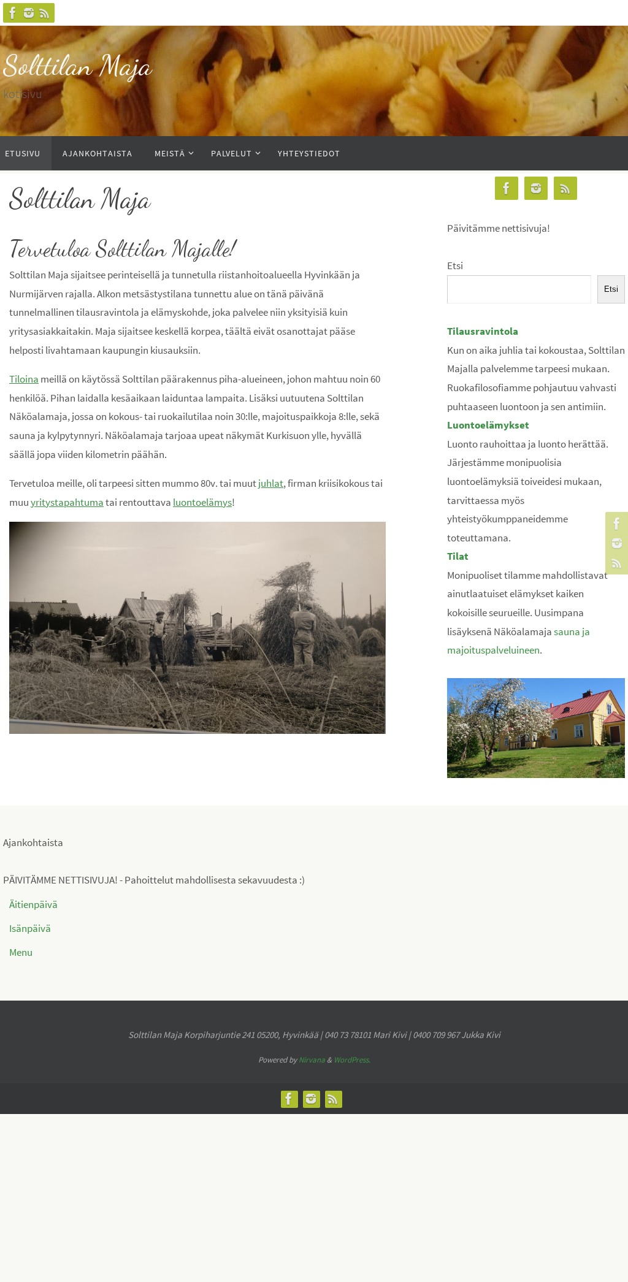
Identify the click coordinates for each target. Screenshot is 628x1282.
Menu (21, 952)
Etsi (455, 265)
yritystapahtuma (67, 502)
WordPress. (352, 1060)
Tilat (458, 556)
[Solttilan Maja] (13, 13)
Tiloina (24, 379)
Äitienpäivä (33, 904)
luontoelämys (202, 502)
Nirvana (312, 1060)
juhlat (270, 483)
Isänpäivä (30, 928)
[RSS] (45, 13)
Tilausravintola (482, 331)
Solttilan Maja (77, 65)
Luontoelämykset (488, 425)
